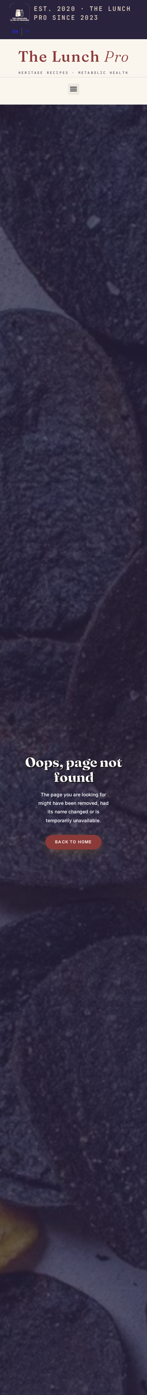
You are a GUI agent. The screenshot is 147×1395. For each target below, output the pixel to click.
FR (27, 31)
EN (15, 31)
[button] (73, 89)
